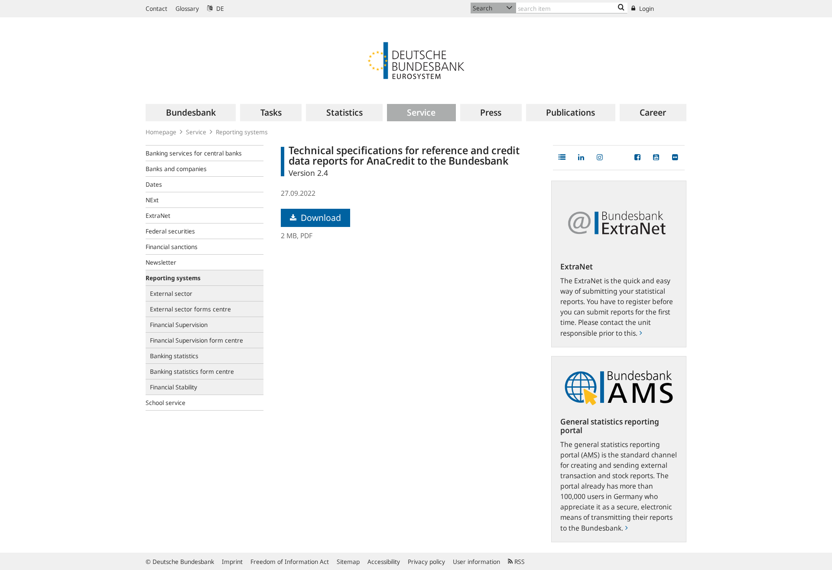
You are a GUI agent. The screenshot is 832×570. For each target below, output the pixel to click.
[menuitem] (191, 112)
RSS (519, 561)
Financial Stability (173, 387)
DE (219, 8)
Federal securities (170, 231)
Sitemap (348, 561)
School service (165, 402)
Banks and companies (176, 169)
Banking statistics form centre (192, 371)
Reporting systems (242, 132)
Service (196, 132)
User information (476, 561)
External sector (171, 293)
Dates (154, 184)
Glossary (187, 8)
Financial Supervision (179, 325)
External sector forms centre (190, 309)
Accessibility (383, 561)
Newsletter (161, 262)
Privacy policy (426, 561)
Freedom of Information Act (289, 561)
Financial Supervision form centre (196, 340)
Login (645, 8)
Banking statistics (174, 356)
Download (320, 217)
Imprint (232, 561)
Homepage (161, 132)
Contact (156, 8)
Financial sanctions (172, 247)
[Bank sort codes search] (621, 8)
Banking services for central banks (194, 153)
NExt (152, 200)
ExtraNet (158, 215)
